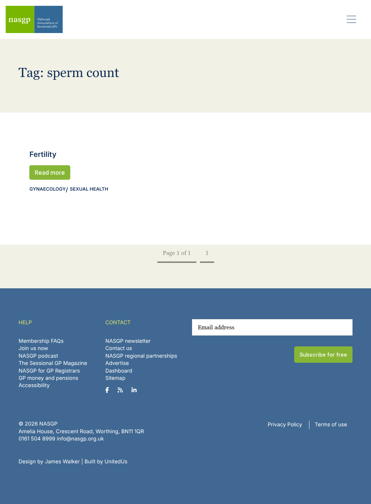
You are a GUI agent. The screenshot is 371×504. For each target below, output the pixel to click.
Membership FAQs (40, 341)
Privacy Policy (285, 425)
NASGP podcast (38, 356)
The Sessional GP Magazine (52, 363)
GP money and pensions (48, 378)
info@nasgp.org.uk (80, 439)
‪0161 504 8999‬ (36, 439)
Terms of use (331, 425)
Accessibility (34, 385)
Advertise (117, 363)
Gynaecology (47, 189)
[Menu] (352, 19)
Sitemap (115, 378)
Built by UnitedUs (106, 462)
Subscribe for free (323, 354)
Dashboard (118, 371)
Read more (50, 172)
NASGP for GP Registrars (49, 371)
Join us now (33, 348)
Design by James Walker (49, 462)
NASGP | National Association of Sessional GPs (34, 19)
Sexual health (89, 189)
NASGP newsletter (128, 341)
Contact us (118, 348)
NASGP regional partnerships (141, 356)
